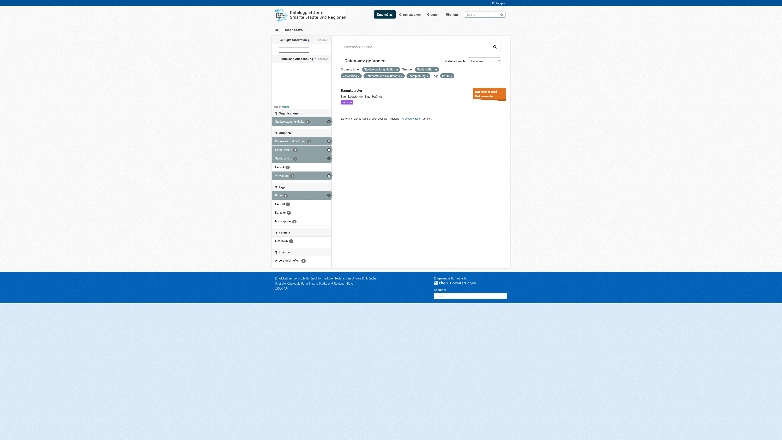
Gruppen (433, 14)
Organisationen (410, 14)
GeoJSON (347, 102)
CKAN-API (281, 288)
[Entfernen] (397, 69)
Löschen (323, 40)
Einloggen (498, 3)
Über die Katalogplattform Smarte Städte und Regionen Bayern (315, 283)
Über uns (452, 14)
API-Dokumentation (410, 118)
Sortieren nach (455, 61)
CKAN (458, 283)
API (390, 118)
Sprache (439, 290)
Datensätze (385, 14)
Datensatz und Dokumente (486, 94)
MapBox (286, 106)
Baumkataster (351, 90)
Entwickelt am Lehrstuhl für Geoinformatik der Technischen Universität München (326, 278)
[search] (495, 46)
